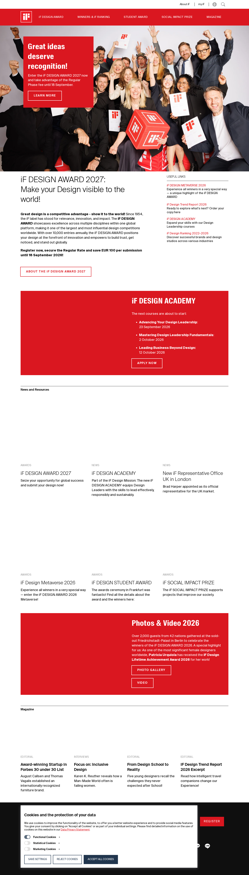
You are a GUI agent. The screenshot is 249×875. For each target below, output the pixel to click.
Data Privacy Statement (75, 829)
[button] (214, 4)
